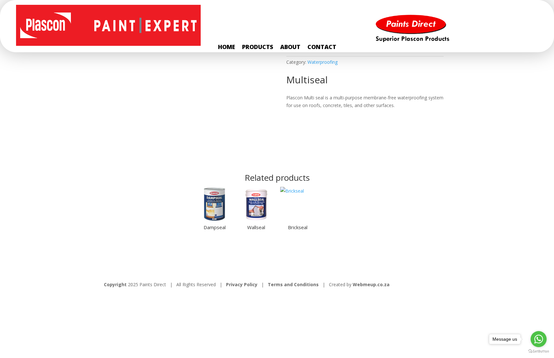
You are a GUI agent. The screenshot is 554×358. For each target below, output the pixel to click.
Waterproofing (322, 62)
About (290, 48)
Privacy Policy (242, 284)
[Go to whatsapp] (539, 339)
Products (257, 48)
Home (226, 48)
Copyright (115, 284)
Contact (321, 48)
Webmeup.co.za (371, 284)
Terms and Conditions (293, 284)
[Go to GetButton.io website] (538, 351)
